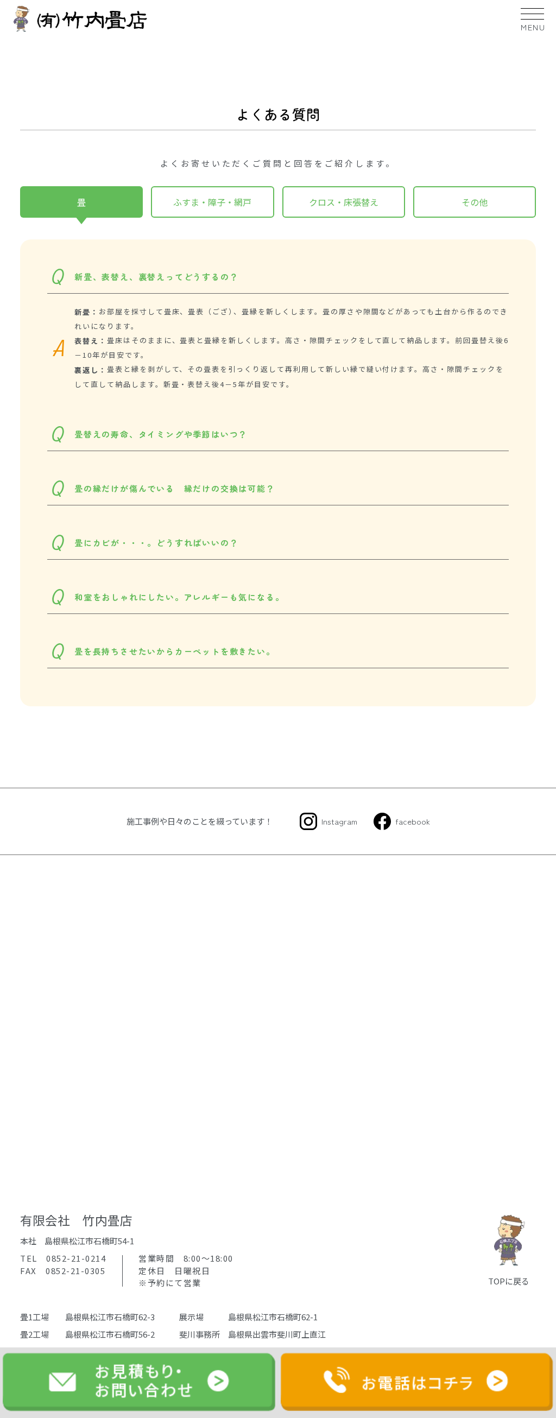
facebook (412, 821)
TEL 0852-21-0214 (63, 1258)
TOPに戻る (508, 1281)
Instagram (339, 821)
